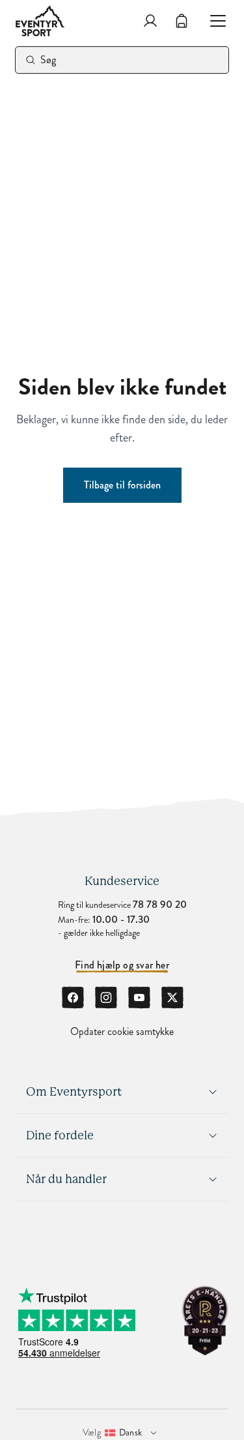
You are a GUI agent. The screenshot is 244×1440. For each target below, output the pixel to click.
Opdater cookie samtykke (122, 1032)
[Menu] (212, 21)
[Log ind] (150, 21)
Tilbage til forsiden (122, 484)
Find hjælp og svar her (122, 965)
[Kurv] (181, 21)
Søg (48, 59)
